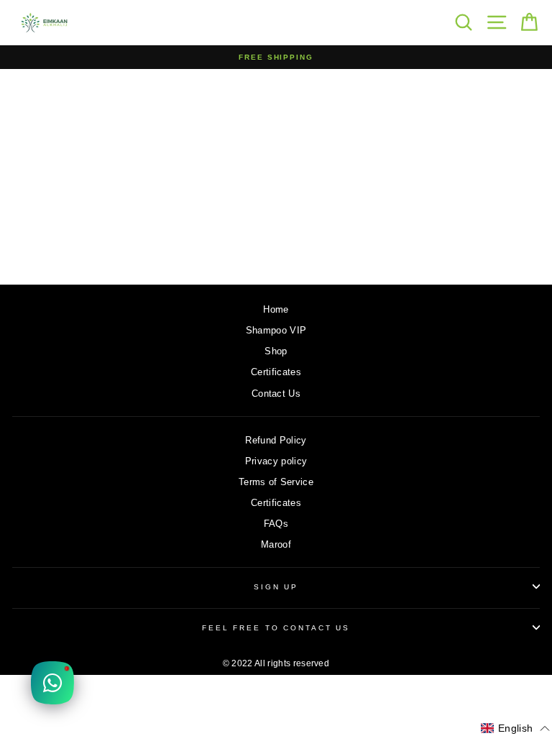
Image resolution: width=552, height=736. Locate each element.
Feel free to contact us (276, 628)
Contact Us (276, 393)
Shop (275, 351)
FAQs (276, 523)
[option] (276, 57)
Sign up (276, 587)
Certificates (276, 372)
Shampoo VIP (276, 330)
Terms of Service (276, 482)
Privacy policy (276, 461)
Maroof (276, 544)
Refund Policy (275, 440)
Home (275, 309)
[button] (515, 729)
